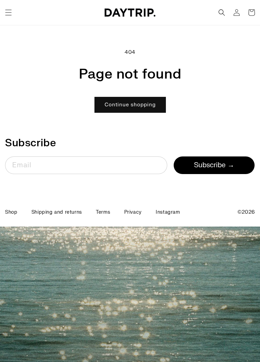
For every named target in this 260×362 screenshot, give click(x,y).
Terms (103, 212)
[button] (8, 12)
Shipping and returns (56, 212)
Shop (11, 212)
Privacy (133, 212)
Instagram (168, 212)
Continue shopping (130, 105)
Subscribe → (214, 165)
